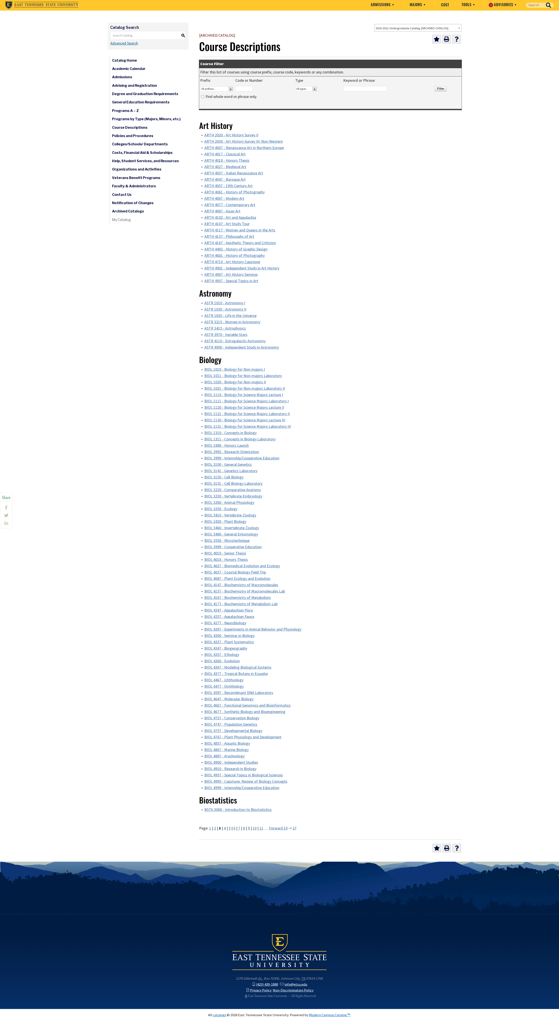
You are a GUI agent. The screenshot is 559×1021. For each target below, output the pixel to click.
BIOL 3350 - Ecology (220, 508)
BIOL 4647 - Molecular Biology (229, 699)
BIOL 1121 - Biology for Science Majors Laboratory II (247, 413)
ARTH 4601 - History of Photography (234, 255)
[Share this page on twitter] (6, 515)
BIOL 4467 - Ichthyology (223, 680)
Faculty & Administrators (134, 186)
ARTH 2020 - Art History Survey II (231, 135)
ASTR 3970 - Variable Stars (225, 334)
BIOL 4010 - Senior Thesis (225, 553)
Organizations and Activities (136, 169)
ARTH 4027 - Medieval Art (225, 166)
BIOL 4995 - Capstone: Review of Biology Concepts (245, 781)
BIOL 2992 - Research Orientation (231, 451)
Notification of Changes (133, 203)
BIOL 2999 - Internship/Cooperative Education (241, 458)
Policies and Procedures (132, 136)
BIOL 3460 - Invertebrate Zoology (231, 528)
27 (295, 828)
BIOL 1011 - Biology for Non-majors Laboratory (243, 375)
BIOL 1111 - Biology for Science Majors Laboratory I (246, 401)
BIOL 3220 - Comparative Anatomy (232, 489)
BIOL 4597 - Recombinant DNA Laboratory (238, 692)
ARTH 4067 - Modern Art (224, 198)
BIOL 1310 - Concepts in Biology (230, 432)
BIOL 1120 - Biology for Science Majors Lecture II (244, 407)
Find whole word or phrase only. (231, 96)
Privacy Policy (261, 990)
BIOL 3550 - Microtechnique (227, 540)
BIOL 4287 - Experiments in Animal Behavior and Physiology (252, 629)
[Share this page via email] (6, 523)
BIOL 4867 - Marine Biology (226, 749)
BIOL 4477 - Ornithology (224, 686)
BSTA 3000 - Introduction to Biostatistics (238, 809)
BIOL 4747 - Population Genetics (230, 724)
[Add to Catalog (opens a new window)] (436, 39)
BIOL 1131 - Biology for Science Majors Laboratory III (247, 426)
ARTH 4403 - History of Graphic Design (235, 249)
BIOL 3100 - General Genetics (228, 464)
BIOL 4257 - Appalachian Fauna (229, 616)
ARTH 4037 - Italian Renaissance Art (233, 173)
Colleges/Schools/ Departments (140, 144)
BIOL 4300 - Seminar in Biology (229, 635)
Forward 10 (278, 828)
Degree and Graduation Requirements (145, 94)
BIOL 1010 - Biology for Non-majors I (234, 369)
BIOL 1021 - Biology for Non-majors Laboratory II (244, 388)
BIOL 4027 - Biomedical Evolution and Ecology (242, 566)
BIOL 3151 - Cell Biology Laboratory (233, 483)
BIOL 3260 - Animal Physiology (229, 502)
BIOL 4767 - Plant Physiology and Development (242, 737)
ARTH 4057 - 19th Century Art (228, 185)
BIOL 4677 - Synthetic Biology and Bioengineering (244, 711)
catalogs (219, 1014)
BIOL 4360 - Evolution (222, 661)
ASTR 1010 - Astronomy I (224, 303)
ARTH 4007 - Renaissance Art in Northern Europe (244, 147)
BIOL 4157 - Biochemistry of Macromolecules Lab (244, 591)
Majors (416, 4)
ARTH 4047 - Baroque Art (225, 179)
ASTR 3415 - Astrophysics (225, 328)
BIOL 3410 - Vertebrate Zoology (230, 515)
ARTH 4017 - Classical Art (225, 154)
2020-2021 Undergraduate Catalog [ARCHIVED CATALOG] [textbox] (412, 28)
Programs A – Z (125, 111)
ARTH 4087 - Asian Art (222, 211)
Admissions (381, 4)
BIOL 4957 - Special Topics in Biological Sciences (243, 775)
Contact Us (121, 195)
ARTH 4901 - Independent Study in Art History (241, 268)
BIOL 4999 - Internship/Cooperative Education (241, 787)
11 (261, 828)
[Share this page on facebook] (6, 507)
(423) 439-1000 (267, 984)
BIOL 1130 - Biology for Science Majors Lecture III (244, 420)
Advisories (502, 4)
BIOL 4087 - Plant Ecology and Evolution (237, 578)
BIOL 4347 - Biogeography (225, 648)
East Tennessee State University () (42, 5)
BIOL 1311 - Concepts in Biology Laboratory (240, 439)
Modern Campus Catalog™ (329, 1014)
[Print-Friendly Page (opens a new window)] (446, 39)
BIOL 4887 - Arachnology (224, 756)
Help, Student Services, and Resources (145, 161)
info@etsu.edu (296, 984)
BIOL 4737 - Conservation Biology (231, 718)
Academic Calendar (128, 69)
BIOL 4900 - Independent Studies (231, 762)
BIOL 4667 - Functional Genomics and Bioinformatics (247, 705)
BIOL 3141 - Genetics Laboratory (230, 470)
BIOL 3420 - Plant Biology (225, 521)
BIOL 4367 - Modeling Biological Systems (237, 667)
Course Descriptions (129, 127)
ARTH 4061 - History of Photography (234, 192)
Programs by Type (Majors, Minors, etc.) (146, 119)
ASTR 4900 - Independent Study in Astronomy (241, 347)
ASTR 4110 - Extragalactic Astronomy (235, 341)
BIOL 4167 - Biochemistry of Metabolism (237, 597)
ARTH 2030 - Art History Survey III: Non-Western (243, 141)
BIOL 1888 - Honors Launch (226, 445)
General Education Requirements (140, 102)
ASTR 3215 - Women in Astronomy (232, 322)
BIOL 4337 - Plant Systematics (229, 642)
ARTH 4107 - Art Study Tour (227, 223)
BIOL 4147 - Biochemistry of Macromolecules (241, 585)
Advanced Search (124, 43)
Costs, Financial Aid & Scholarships (142, 153)
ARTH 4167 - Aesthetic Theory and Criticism (240, 242)
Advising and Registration (134, 85)
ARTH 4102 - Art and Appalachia (230, 217)
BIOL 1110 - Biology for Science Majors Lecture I (243, 394)
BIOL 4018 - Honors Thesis (226, 559)
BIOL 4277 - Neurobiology (225, 623)
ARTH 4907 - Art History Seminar (231, 274)
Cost (445, 4)
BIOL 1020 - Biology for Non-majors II (235, 382)
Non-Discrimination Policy (293, 990)
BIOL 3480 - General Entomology (231, 534)
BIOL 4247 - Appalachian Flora (228, 610)
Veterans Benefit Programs (136, 178)
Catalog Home (124, 60)
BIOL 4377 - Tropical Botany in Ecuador (236, 673)
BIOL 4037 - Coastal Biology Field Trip (235, 572)
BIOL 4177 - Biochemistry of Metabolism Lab (241, 604)
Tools (467, 4)
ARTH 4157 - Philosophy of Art (229, 236)
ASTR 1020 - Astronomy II (225, 309)
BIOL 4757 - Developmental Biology (233, 730)
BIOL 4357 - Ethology (221, 654)
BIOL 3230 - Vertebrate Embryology (233, 496)
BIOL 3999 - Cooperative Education (233, 547)
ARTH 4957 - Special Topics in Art (231, 281)
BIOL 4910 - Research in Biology (230, 768)
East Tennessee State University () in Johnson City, (279, 951)
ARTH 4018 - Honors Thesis (226, 160)
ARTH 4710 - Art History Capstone (232, 261)
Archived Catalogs (128, 211)
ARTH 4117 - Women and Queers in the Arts (239, 230)
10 (255, 828)
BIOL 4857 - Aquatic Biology (227, 743)
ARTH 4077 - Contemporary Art (229, 204)
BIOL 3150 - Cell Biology (223, 477)
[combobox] (418, 28)
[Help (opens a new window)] (456, 39)
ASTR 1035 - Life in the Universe (230, 315)
